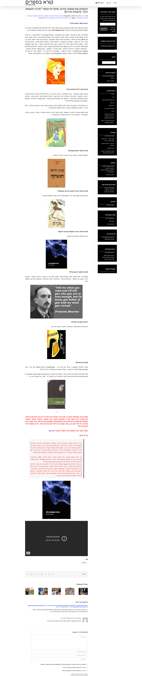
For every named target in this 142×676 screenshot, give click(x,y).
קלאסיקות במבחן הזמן (108, 100)
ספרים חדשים (110, 81)
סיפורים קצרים (110, 205)
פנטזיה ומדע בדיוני (109, 108)
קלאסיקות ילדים (110, 218)
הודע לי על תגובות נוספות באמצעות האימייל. (74, 667)
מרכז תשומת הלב (65, 18)
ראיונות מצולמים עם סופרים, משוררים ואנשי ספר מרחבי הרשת (108, 257)
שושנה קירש (51, 18)
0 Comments (42, 18)
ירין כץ (84, 16)
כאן (50, 431)
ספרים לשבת (110, 148)
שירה (112, 111)
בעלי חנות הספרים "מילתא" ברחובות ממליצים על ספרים (109, 116)
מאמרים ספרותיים (109, 136)
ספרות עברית (110, 224)
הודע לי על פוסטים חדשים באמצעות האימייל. (74, 670)
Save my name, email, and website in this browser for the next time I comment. (63, 664)
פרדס (57, 18)
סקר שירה (111, 221)
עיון (113, 97)
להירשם (103, 29)
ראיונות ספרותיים (109, 252)
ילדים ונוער (111, 105)
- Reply (62, 607)
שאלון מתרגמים (110, 175)
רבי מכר (112, 103)
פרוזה (112, 94)
